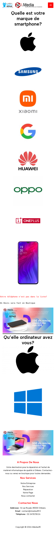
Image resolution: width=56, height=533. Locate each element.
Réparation (28, 489)
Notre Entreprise (28, 483)
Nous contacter (28, 496)
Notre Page (28, 492)
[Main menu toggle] (50, 5)
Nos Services (28, 486)
